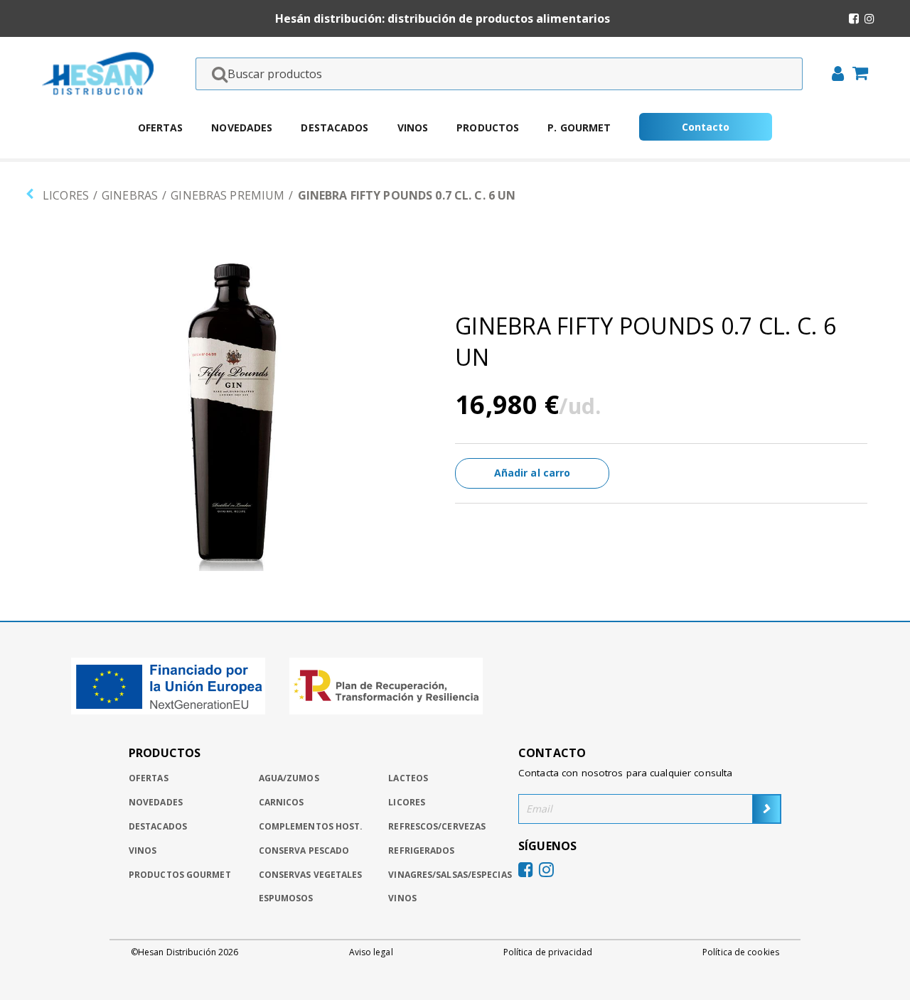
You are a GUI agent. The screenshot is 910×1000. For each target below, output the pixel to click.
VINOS (402, 898)
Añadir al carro (532, 472)
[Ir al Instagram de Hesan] (869, 18)
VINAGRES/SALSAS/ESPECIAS (449, 875)
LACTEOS (408, 778)
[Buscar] (215, 73)
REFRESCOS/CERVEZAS (437, 826)
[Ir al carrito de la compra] (856, 74)
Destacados (334, 127)
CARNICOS (281, 802)
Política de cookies (740, 952)
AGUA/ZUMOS (289, 778)
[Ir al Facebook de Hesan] (854, 18)
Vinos (413, 127)
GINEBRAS (130, 195)
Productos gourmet (180, 875)
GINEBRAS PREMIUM (227, 195)
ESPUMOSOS (286, 898)
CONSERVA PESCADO (304, 850)
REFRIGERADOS (421, 850)
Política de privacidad (547, 952)
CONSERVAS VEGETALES (311, 875)
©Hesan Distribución (184, 952)
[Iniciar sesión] (833, 75)
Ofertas (160, 127)
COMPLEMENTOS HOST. (311, 826)
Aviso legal (371, 952)
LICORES (66, 195)
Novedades (241, 127)
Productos (487, 127)
